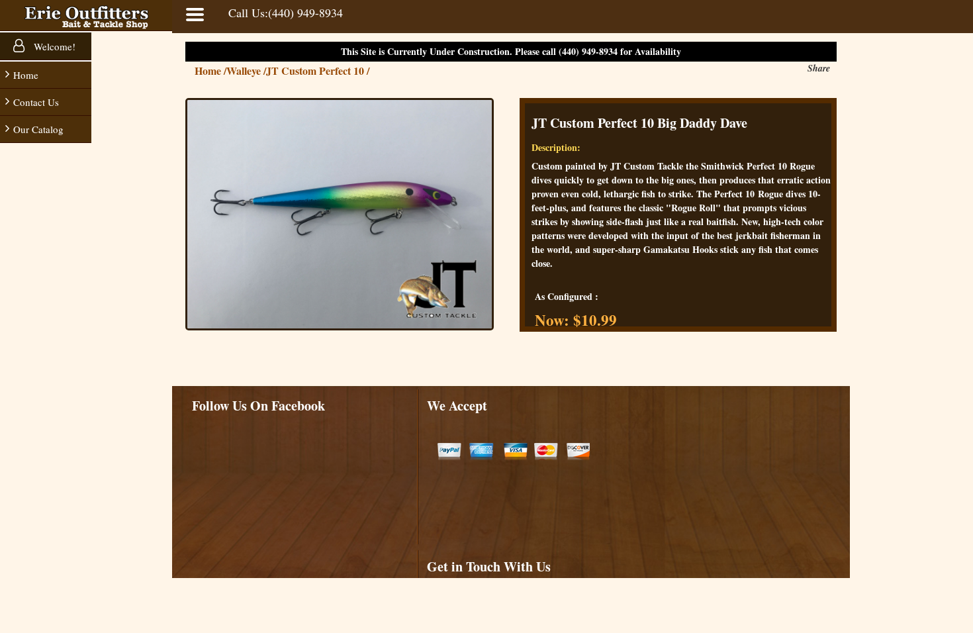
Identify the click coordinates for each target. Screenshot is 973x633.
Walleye (246, 70)
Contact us (36, 102)
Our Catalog (38, 129)
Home (25, 74)
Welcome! (53, 46)
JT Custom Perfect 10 (317, 70)
